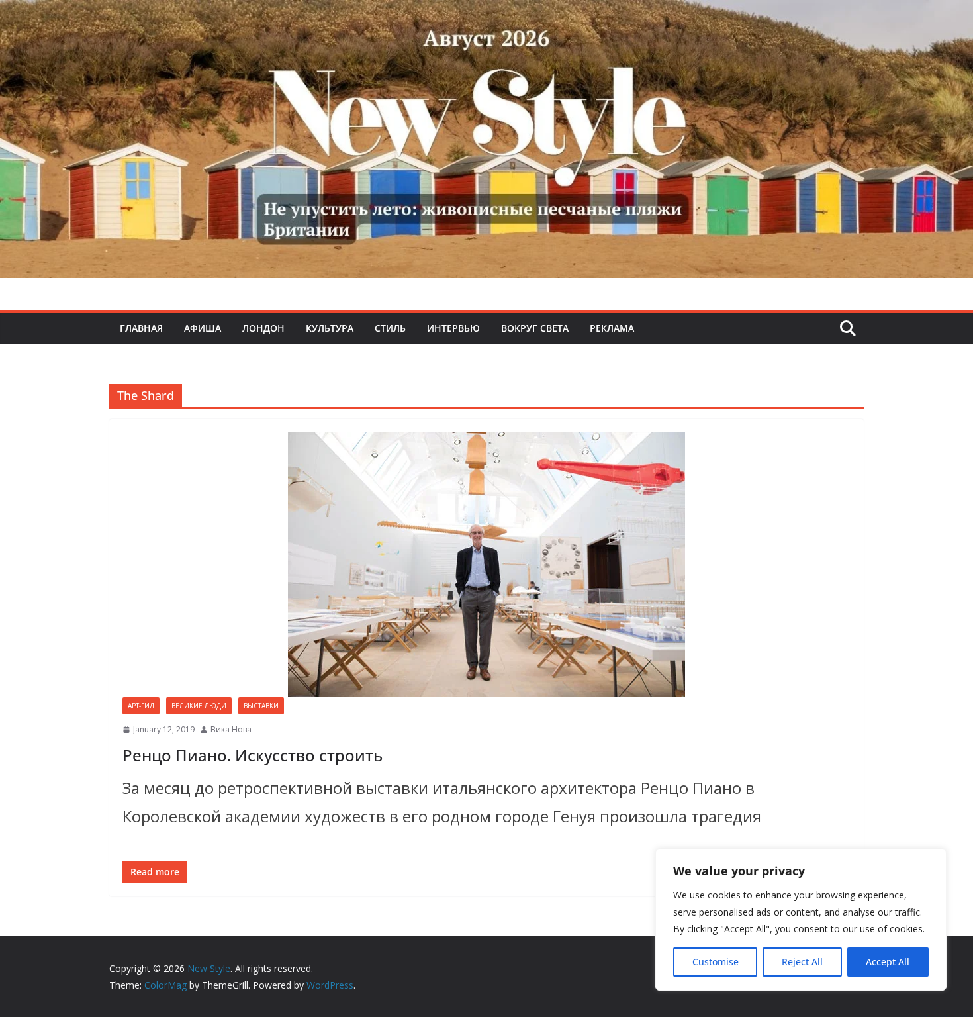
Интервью (453, 328)
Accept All (887, 961)
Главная (141, 328)
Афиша (202, 328)
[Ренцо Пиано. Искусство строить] (486, 564)
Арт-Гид (141, 705)
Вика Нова (231, 729)
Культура (329, 328)
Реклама (612, 328)
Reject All (802, 961)
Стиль (390, 328)
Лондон (263, 328)
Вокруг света (535, 328)
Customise (715, 961)
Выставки (261, 705)
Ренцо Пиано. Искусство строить (252, 755)
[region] (801, 920)
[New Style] (486, 14)
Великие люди (198, 705)
